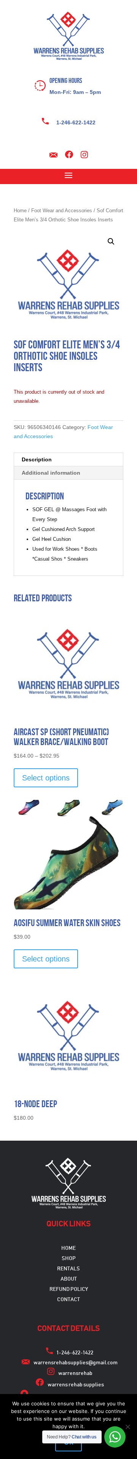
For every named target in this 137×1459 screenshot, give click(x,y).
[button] (111, 241)
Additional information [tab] (51, 473)
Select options (46, 778)
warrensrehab (75, 1373)
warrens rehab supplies (76, 1384)
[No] (127, 1426)
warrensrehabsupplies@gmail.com (75, 1362)
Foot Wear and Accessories (61, 210)
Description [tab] (37, 459)
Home (20, 210)
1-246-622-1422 (76, 122)
